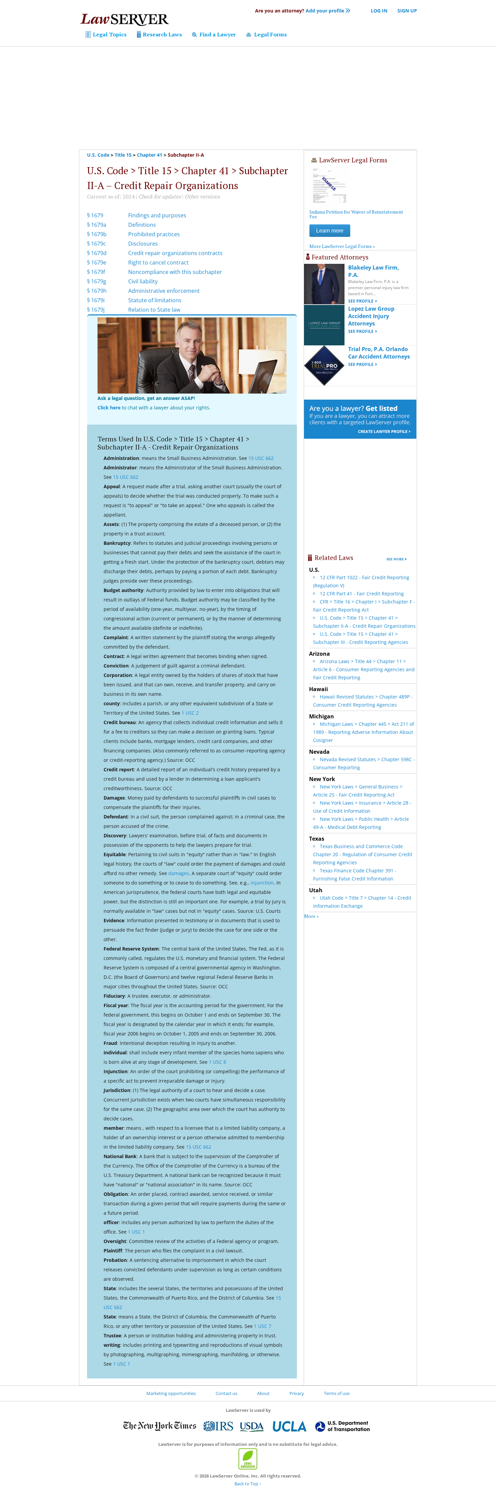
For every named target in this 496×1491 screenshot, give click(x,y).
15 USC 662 (261, 458)
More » (311, 916)
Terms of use (337, 1393)
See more (395, 559)
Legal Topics (109, 34)
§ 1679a (96, 224)
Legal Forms (270, 34)
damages (178, 873)
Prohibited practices (154, 234)
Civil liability (143, 281)
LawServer (124, 21)
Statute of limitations (155, 300)
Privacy (297, 1393)
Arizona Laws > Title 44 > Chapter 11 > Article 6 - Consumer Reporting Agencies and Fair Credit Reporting (364, 669)
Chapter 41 (149, 155)
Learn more (329, 231)
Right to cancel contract (158, 262)
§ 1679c (96, 243)
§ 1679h (97, 290)
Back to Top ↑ (248, 1484)
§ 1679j (96, 309)
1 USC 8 (217, 1062)
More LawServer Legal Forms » (342, 246)
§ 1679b (97, 234)
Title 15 (123, 155)
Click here (109, 407)
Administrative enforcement (164, 290)
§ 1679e (96, 262)
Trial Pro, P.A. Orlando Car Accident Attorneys (379, 352)
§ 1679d (97, 253)
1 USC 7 (262, 1326)
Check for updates (159, 196)
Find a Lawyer (217, 34)
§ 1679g (96, 281)
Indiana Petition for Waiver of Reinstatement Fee (356, 214)
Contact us (226, 1393)
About (263, 1393)
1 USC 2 (190, 713)
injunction (262, 882)
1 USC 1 (136, 1232)
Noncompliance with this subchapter (175, 272)
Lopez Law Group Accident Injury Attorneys (371, 316)
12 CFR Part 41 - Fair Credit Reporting (362, 593)
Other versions (202, 196)
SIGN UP (407, 10)
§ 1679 (95, 215)
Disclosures (143, 243)
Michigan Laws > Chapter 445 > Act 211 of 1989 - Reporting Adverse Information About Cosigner (363, 732)
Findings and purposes (157, 215)
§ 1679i (96, 300)
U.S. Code (98, 155)
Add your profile (299, 10)
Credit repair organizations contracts (175, 253)
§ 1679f (96, 272)
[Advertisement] (248, 98)
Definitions (142, 224)
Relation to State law (154, 309)
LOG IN (379, 10)
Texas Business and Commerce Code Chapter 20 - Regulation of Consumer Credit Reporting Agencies (362, 854)
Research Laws (161, 34)
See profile (361, 301)
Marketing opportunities (171, 1393)
